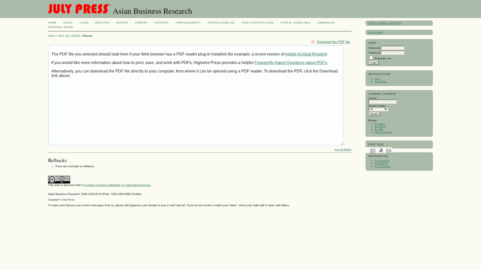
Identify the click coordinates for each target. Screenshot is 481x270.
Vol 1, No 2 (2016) (69, 35)
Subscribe (380, 81)
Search (122, 22)
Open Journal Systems (384, 23)
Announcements (188, 22)
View (377, 79)
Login (84, 22)
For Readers (382, 161)
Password (374, 52)
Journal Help (375, 32)
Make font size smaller (372, 150)
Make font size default (380, 150)
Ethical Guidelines (295, 22)
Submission (325, 22)
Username (374, 47)
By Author (380, 126)
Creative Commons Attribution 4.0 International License (117, 185)
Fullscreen (342, 149)
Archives (162, 22)
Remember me (382, 58)
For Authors (381, 163)
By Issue (380, 123)
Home (52, 22)
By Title (379, 129)
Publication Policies (258, 22)
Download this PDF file (333, 42)
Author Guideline (220, 22)
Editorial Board (60, 27)
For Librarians (383, 166)
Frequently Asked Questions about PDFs (291, 62)
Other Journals (383, 132)
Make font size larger (388, 150)
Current (141, 22)
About (68, 22)
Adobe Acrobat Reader (305, 54)
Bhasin (87, 35)
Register (102, 22)
